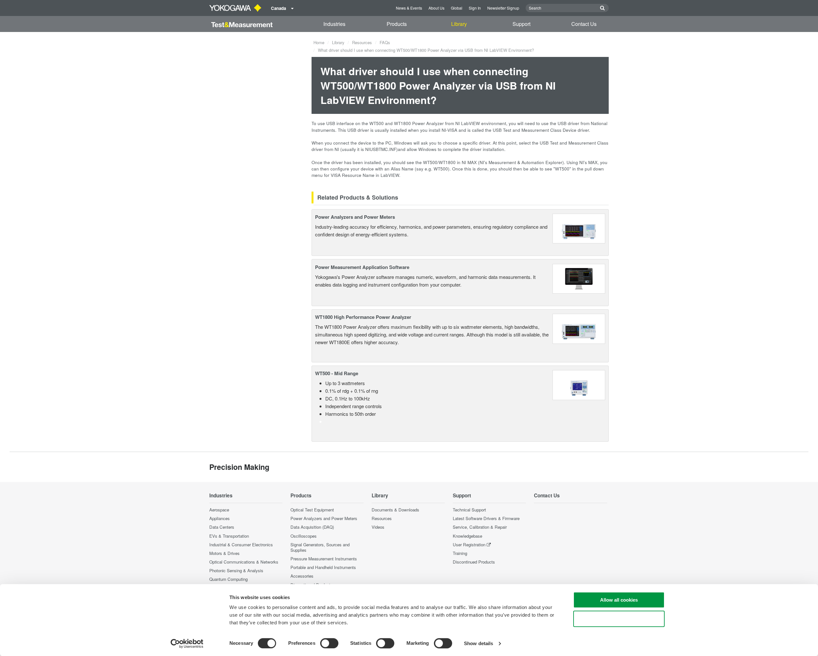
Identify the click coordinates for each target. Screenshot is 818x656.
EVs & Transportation (229, 536)
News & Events (409, 8)
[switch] (329, 643)
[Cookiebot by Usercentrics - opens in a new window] (187, 643)
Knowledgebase (467, 536)
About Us (436, 8)
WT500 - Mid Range (336, 373)
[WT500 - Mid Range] (579, 384)
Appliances (219, 518)
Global (456, 8)
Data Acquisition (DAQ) (312, 527)
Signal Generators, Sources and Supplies (320, 547)
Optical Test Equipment (312, 510)
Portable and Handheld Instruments (323, 567)
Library (459, 24)
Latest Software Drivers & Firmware (486, 518)
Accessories (301, 576)
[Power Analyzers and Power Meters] (579, 228)
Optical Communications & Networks (243, 562)
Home (318, 42)
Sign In (475, 8)
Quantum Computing (228, 579)
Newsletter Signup (503, 8)
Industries (334, 24)
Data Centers (221, 527)
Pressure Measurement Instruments (323, 559)
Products (397, 24)
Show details (478, 643)
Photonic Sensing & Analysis (236, 570)
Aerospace (219, 510)
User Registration (469, 544)
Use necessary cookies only (619, 618)
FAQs (385, 42)
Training (460, 553)
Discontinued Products (474, 562)
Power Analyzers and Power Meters (355, 216)
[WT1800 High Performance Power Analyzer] (579, 328)
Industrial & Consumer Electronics (241, 544)
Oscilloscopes (303, 536)
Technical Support (469, 510)
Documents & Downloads (395, 510)
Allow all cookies (619, 600)
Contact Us (584, 24)
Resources (362, 42)
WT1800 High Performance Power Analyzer (363, 316)
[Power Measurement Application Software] (579, 277)
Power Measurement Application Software (362, 267)
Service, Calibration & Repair (480, 527)
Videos (378, 527)
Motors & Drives (224, 553)
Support (521, 24)
